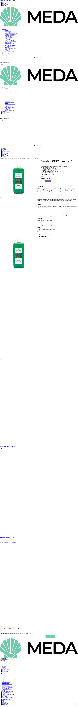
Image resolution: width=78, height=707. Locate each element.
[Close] (54, 346)
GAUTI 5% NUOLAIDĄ (39, 355)
